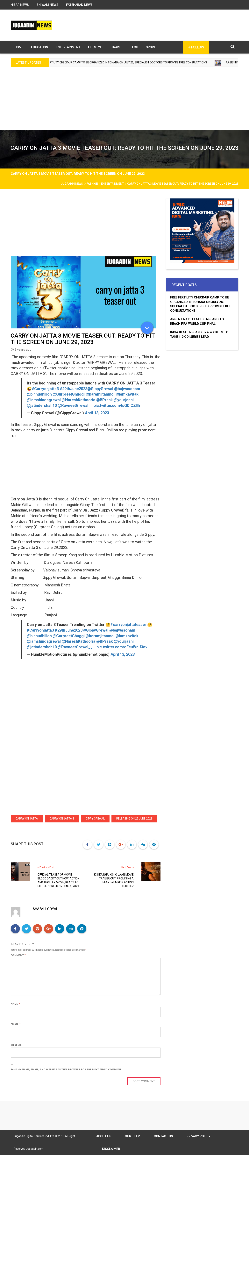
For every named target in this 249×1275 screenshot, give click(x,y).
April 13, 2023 (97, 413)
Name (15, 1004)
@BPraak (104, 400)
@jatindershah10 (42, 405)
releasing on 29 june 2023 (134, 818)
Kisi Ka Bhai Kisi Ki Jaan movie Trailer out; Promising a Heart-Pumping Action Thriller (114, 880)
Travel (116, 47)
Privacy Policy (198, 1136)
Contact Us (163, 1136)
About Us (103, 1136)
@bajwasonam (127, 388)
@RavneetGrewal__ (75, 405)
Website (16, 1044)
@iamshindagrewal (44, 400)
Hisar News (20, 5)
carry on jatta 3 (62, 818)
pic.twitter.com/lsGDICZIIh (117, 405)
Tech (134, 47)
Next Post (126, 867)
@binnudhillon (39, 394)
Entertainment (68, 47)
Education (39, 47)
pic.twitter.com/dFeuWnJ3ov (121, 647)
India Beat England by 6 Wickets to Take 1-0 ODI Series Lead (199, 334)
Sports (152, 47)
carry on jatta (27, 818)
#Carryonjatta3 (45, 388)
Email (16, 1024)
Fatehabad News (79, 5)
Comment (18, 955)
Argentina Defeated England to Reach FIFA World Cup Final (197, 321)
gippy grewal (95, 818)
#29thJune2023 (73, 388)
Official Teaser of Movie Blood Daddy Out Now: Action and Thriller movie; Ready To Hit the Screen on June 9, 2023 (58, 880)
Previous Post (46, 867)
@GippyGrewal (100, 388)
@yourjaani (124, 400)
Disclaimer (111, 1149)
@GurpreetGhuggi (69, 394)
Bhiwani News (47, 5)
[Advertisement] (124, 101)
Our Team (132, 1136)
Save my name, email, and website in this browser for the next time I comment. (66, 1069)
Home (19, 47)
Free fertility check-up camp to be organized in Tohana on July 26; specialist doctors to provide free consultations (200, 304)
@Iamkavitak (127, 394)
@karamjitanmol (100, 394)
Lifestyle (95, 47)
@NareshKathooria (78, 400)
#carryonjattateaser (128, 624)
